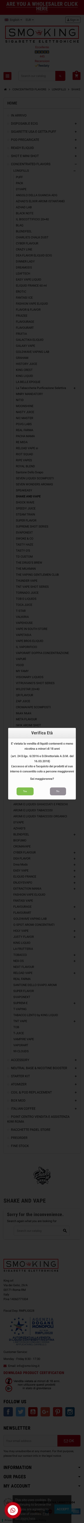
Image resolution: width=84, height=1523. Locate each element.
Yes (25, 791)
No (58, 791)
